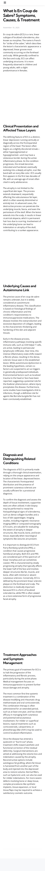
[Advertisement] (22, 97)
